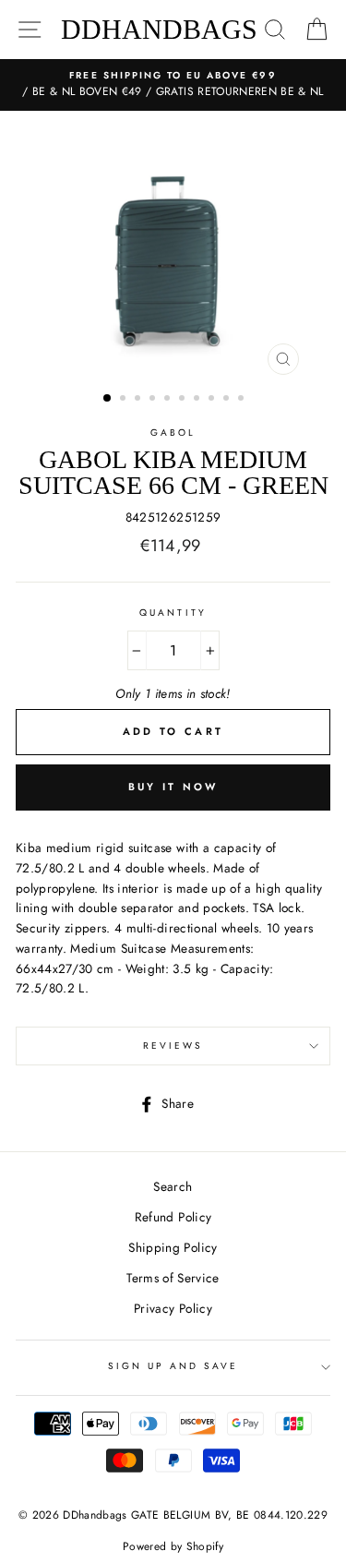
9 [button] (228, 399)
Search (172, 1186)
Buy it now (173, 786)
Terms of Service (172, 1277)
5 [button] (168, 399)
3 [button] (139, 399)
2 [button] (124, 399)
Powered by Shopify (173, 1546)
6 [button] (183, 399)
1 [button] (108, 398)
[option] (173, 85)
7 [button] (198, 399)
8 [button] (213, 399)
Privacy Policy (173, 1308)
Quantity (172, 612)
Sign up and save (173, 1366)
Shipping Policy (172, 1247)
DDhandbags (159, 29)
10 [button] (242, 399)
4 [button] (154, 399)
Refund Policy (173, 1217)
